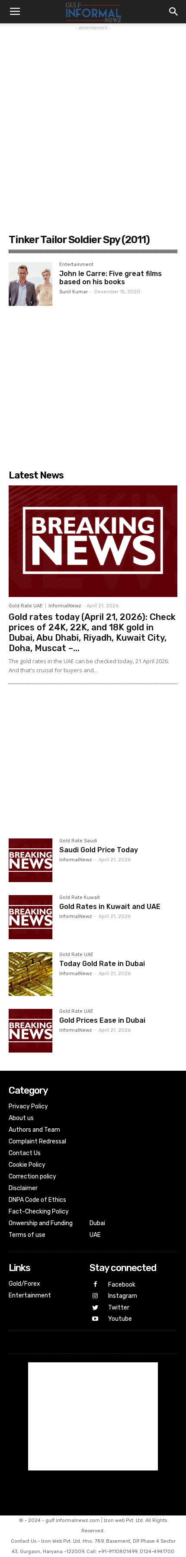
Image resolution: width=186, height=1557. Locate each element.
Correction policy (32, 1176)
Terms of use (27, 1235)
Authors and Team (34, 1129)
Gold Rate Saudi (78, 841)
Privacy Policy (28, 1106)
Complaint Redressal (37, 1141)
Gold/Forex (24, 1283)
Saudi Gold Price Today (98, 850)
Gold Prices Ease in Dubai (102, 1020)
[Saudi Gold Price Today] (30, 860)
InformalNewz (64, 606)
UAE (95, 1235)
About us (21, 1118)
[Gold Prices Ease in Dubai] (30, 1031)
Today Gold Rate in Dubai (102, 964)
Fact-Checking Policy (39, 1211)
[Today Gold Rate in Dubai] (30, 974)
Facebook (121, 1284)
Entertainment (76, 264)
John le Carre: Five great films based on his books (110, 278)
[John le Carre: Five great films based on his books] (30, 284)
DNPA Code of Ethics (37, 1200)
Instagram (122, 1296)
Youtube (120, 1319)
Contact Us (25, 1153)
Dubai (97, 1223)
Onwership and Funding (41, 1223)
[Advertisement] (93, 125)
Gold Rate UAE (26, 606)
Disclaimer (23, 1188)
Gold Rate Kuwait (79, 897)
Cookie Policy (27, 1165)
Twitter (118, 1307)
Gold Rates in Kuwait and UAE (109, 906)
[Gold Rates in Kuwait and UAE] (30, 917)
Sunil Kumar (73, 292)
